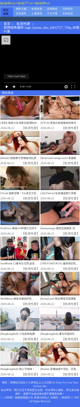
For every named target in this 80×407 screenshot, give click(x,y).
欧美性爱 (37, 8)
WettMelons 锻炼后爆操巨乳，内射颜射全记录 (26, 298)
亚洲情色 (52, 8)
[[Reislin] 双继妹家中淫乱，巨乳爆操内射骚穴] (60, 354)
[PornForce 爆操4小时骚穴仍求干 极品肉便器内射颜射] (20, 213)
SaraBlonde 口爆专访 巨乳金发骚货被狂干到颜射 (28, 263)
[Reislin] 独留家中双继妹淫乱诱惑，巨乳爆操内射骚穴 (31, 158)
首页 (7, 24)
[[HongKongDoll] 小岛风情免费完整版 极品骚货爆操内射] (20, 319)
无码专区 (68, 8)
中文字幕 (52, 13)
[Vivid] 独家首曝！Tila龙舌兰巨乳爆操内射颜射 (27, 193)
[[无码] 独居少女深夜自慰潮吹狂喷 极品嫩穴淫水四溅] (20, 108)
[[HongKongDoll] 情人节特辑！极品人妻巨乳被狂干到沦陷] (20, 354)
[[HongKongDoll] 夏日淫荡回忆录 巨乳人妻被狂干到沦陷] (60, 319)
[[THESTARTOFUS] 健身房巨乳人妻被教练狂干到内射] (60, 248)
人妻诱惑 (37, 13)
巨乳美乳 (21, 13)
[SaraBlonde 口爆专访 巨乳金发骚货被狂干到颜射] (20, 248)
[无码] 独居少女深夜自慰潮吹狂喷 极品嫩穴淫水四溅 (30, 123)
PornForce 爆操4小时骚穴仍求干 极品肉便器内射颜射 (30, 228)
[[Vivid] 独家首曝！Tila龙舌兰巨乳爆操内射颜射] (20, 178)
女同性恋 (68, 13)
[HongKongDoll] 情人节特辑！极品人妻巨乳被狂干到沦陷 (33, 369)
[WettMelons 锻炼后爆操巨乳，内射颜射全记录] (20, 284)
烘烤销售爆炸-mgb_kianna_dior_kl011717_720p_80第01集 (41, 29)
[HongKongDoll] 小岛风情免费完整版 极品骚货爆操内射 (32, 333)
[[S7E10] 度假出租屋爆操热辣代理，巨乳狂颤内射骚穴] (60, 108)
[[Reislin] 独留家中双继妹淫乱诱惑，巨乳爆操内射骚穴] (20, 143)
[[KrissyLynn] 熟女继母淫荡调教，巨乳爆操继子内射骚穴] (60, 284)
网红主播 (21, 8)
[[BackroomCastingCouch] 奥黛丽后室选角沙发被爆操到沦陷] (60, 143)
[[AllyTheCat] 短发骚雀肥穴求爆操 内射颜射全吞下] (60, 178)
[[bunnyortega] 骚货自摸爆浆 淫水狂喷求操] (60, 213)
